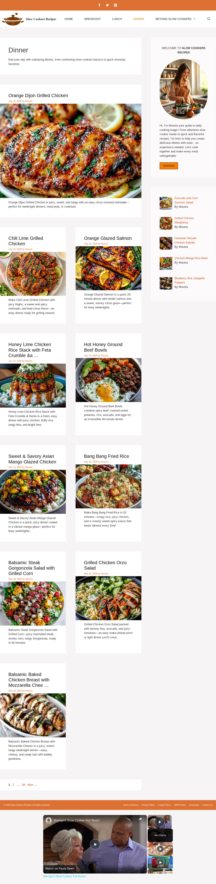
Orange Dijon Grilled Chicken (38, 95)
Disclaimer (194, 805)
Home (68, 19)
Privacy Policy (148, 805)
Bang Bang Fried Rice (106, 456)
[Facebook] (99, 5)
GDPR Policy (180, 805)
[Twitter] (107, 5)
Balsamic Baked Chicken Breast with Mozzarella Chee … (28, 680)
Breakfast (92, 19)
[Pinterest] (115, 5)
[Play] (160, 848)
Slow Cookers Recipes (41, 19)
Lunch (117, 19)
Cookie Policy (164, 805)
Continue (168, 166)
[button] (209, 19)
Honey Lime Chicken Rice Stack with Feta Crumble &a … (29, 350)
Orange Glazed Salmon (108, 238)
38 (24, 784)
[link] (48, 820)
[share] (140, 819)
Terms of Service (130, 805)
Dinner (138, 19)
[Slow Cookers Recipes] (13, 19)
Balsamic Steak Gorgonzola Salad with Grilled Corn (31, 568)
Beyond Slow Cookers (173, 19)
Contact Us (207, 805)
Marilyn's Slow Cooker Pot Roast (77, 820)
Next (32, 784)
